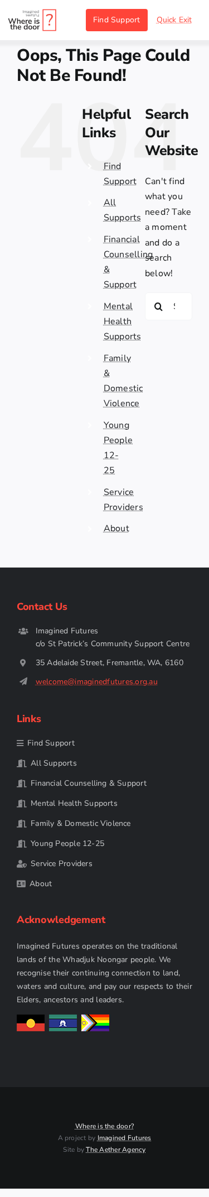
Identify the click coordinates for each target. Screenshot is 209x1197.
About (116, 528)
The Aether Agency (115, 1149)
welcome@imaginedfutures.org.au (97, 681)
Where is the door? (104, 1126)
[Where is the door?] (32, 13)
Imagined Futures (125, 1137)
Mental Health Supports (123, 321)
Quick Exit (174, 20)
